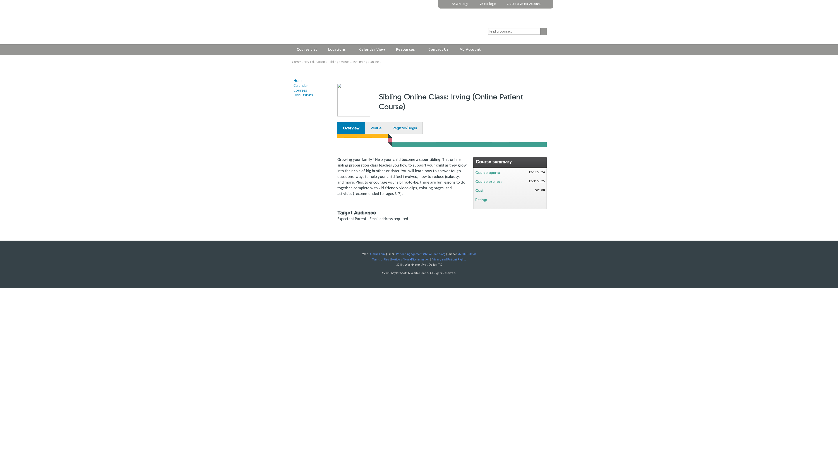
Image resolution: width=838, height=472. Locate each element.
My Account (470, 49)
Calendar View (372, 49)
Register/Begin (405, 128)
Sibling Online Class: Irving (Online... (355, 62)
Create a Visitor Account (524, 3)
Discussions (303, 95)
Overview (351, 128)
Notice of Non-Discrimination (410, 259)
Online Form (378, 254)
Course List (307, 49)
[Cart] (545, 5)
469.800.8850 (467, 254)
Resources (405, 49)
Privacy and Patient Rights (449, 259)
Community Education (308, 62)
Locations (337, 49)
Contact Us (438, 49)
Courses (300, 90)
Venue (376, 128)
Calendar (301, 85)
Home (298, 80)
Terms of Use (380, 259)
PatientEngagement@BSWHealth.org (420, 254)
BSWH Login (460, 3)
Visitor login (488, 3)
